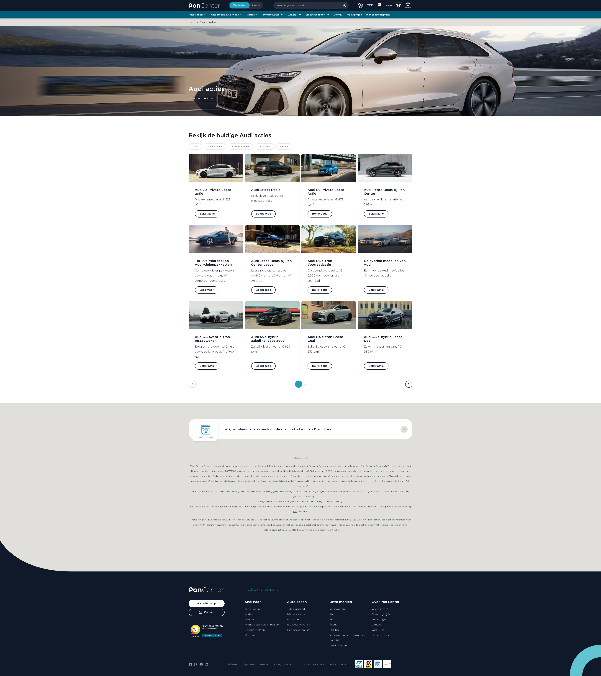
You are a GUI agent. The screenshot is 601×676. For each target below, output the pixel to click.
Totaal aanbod (296, 608)
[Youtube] (201, 664)
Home (192, 22)
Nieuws (249, 619)
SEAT (332, 619)
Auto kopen (252, 608)
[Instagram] (196, 664)
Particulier (239, 5)
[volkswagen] (360, 5)
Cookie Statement (339, 664)
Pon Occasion (338, 645)
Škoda (333, 624)
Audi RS (334, 640)
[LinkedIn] (206, 664)
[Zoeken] (344, 5)
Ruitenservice (253, 635)
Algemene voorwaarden (256, 664)
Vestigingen (379, 619)
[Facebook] (190, 664)
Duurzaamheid (381, 635)
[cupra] (398, 5)
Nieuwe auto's (296, 614)
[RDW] (387, 664)
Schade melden (255, 629)
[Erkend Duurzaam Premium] (359, 664)
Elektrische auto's (298, 624)
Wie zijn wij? (380, 608)
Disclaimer (232, 664)
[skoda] (389, 5)
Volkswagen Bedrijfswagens (347, 635)
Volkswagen (337, 608)
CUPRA (334, 629)
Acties (249, 614)
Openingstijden (382, 614)
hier (295, 511)
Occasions (293, 619)
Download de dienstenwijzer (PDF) (319, 530)
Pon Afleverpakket (299, 629)
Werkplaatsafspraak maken (262, 624)
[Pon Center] (204, 5)
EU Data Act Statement (311, 664)
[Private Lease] (378, 664)
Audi (332, 614)
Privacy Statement (284, 664)
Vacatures (378, 629)
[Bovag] (368, 664)
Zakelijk (256, 5)
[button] (408, 384)
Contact (377, 624)
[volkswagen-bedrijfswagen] (408, 5)
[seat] (379, 5)
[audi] (369, 5)
